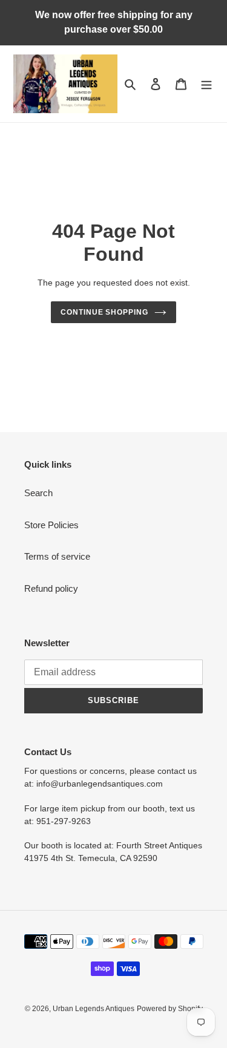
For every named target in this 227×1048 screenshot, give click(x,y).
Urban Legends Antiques (93, 1008)
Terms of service (57, 556)
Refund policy (51, 588)
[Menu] (206, 84)
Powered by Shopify (170, 1008)
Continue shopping (105, 312)
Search (38, 493)
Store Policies (51, 525)
